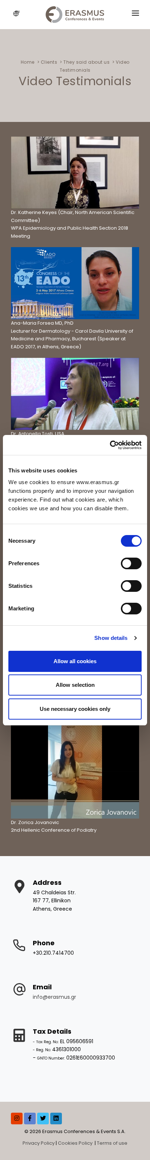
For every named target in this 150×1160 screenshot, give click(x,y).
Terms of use (112, 1143)
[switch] (131, 563)
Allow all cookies (75, 661)
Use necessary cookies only (75, 709)
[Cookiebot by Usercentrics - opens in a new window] (110, 445)
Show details (110, 638)
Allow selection (75, 685)
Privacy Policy (39, 1143)
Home (28, 62)
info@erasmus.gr (54, 997)
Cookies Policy (76, 1143)
